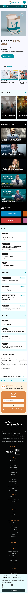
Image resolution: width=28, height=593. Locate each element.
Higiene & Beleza (13, 472)
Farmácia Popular (13, 529)
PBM (13, 539)
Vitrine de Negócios (13, 503)
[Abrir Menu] (3, 2)
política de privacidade (7, 582)
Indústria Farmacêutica (13, 463)
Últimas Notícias (13, 460)
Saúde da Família (13, 545)
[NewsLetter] (24, 2)
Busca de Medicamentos (13, 551)
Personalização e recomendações (10, 586)
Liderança (13, 536)
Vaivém (13, 512)
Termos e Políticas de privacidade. (15, 411)
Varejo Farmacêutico (13, 465)
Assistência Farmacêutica (13, 522)
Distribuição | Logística (13, 470)
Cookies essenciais (7, 584)
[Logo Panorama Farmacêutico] (13, 2)
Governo (13, 488)
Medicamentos (13, 467)
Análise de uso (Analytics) (18, 584)
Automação (13, 525)
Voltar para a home (8, 56)
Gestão (13, 534)
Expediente (13, 571)
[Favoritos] (22, 6)
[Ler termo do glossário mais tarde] (16, 359)
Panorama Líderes (11, 220)
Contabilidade (13, 527)
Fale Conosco (14, 573)
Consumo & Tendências (13, 499)
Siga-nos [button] (17, 6)
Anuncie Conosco (13, 560)
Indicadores (13, 553)
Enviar (13, 405)
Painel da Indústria (13, 506)
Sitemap (13, 565)
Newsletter (13, 558)
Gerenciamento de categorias (13, 532)
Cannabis (13, 479)
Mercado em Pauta (13, 481)
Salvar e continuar (14, 590)
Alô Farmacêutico (13, 496)
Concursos (13, 516)
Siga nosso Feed (13, 562)
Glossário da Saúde (13, 490)
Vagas (13, 514)
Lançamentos (14, 474)
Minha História (13, 483)
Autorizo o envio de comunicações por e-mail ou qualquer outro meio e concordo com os (13, 409)
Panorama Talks (11, 213)
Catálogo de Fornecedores (13, 555)
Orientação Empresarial (13, 486)
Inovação (13, 476)
